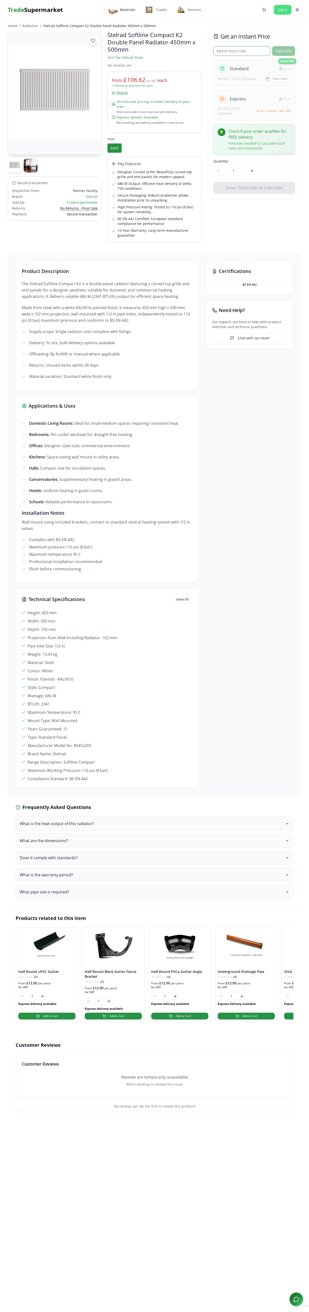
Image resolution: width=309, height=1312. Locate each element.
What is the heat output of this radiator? (57, 823)
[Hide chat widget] (307, 1301)
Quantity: (221, 161)
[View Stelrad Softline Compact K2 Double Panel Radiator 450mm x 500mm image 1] (15, 165)
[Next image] (95, 93)
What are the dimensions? (44, 840)
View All (182, 599)
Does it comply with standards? (48, 857)
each (114, 148)
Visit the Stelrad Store (125, 57)
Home (12, 25)
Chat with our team (253, 338)
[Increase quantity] (252, 171)
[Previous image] (14, 93)
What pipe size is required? (44, 892)
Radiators (30, 25)
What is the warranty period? (46, 875)
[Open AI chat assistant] (296, 1299)
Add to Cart (50, 1016)
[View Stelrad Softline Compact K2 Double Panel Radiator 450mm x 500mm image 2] (31, 165)
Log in (283, 9)
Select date (280, 79)
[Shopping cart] (264, 10)
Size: (111, 139)
